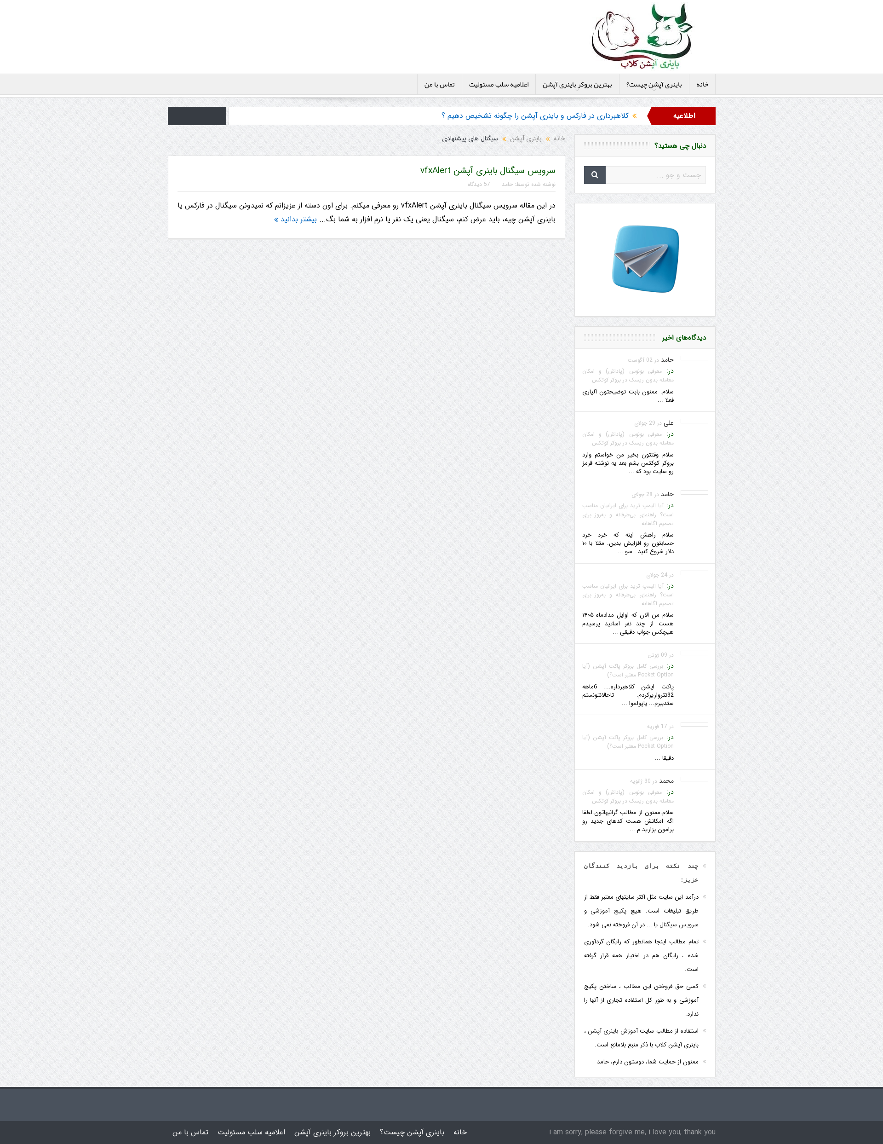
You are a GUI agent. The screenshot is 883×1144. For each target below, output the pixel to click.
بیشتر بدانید (297, 219)
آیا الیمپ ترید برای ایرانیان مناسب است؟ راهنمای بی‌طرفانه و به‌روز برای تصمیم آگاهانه (628, 514)
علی (669, 423)
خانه (702, 84)
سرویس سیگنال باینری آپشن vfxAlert (488, 171)
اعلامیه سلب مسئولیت (498, 84)
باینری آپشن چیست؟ (654, 84)
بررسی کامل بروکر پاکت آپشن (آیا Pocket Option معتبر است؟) (628, 670)
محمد (666, 781)
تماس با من (439, 84)
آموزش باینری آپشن (613, 1031)
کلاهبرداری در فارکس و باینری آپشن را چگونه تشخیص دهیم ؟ (535, 115)
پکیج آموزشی (608, 911)
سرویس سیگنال (679, 925)
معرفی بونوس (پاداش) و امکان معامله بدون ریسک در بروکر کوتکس (628, 375)
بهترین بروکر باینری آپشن (577, 84)
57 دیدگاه (479, 184)
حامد (507, 184)
